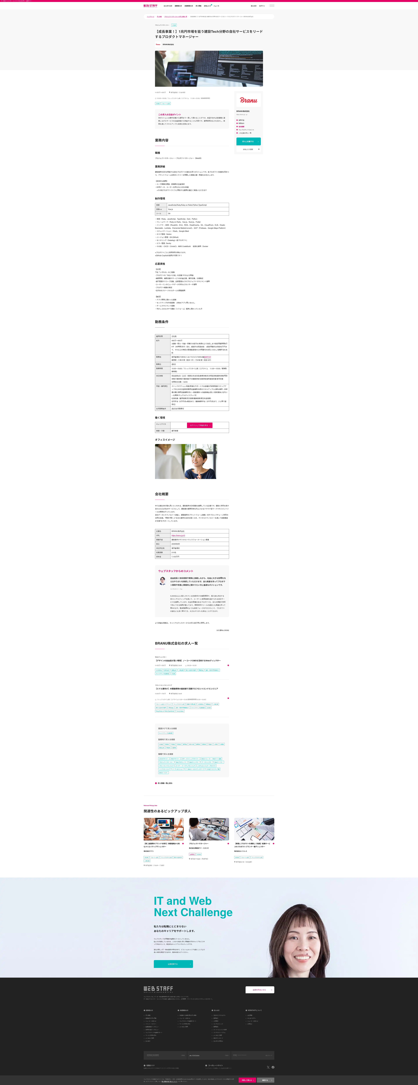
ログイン (262, 6)
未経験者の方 (189, 6)
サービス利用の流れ (151, 1035)
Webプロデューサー (181, 762)
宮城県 (167, 744)
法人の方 (253, 6)
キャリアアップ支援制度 (165, 733)
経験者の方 (178, 6)
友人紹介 (148, 1041)
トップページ (150, 16)
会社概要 (249, 1015)
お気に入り (207, 6)
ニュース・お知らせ (151, 1021)
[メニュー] (272, 6)
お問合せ (249, 1024)
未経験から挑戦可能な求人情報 (188, 1015)
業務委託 (215, 1027)
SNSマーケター (163, 772)
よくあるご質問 (150, 1038)
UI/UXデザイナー (164, 759)
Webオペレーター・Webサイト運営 (211, 759)
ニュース (216, 6)
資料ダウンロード (218, 1038)
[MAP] (206, 357)
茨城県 (173, 744)
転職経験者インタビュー (152, 1027)
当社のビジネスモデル (219, 1015)
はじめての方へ (251, 1018)
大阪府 (216, 744)
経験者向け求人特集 (151, 1018)
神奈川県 (191, 744)
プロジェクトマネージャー (166, 762)
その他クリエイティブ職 (212, 769)
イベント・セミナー (151, 1024)
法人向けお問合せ (218, 1041)
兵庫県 (222, 744)
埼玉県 (179, 744)
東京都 (185, 744)
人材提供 (215, 1021)
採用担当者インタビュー (152, 1029)
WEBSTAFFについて (255, 1010)
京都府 (210, 744)
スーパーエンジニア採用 (220, 1029)
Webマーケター (218, 762)
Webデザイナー (175, 759)
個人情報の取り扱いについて (169, 1081)
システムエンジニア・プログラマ (206, 766)
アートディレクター (206, 762)
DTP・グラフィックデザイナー (190, 759)
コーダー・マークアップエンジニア (185, 766)
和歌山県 (161, 748)
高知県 (168, 748)
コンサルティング (218, 1024)
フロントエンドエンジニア (166, 766)
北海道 (161, 744)
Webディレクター (194, 762)
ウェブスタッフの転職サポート (154, 1032)
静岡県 (198, 744)
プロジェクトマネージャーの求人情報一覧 (175, 16)
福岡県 (174, 748)
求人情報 (198, 6)
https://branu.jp (240, 114)
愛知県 (204, 744)
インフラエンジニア (164, 769)
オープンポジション (177, 769)
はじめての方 (168, 6)
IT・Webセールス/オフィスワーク (194, 769)
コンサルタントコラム (219, 1032)
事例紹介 (215, 1018)
